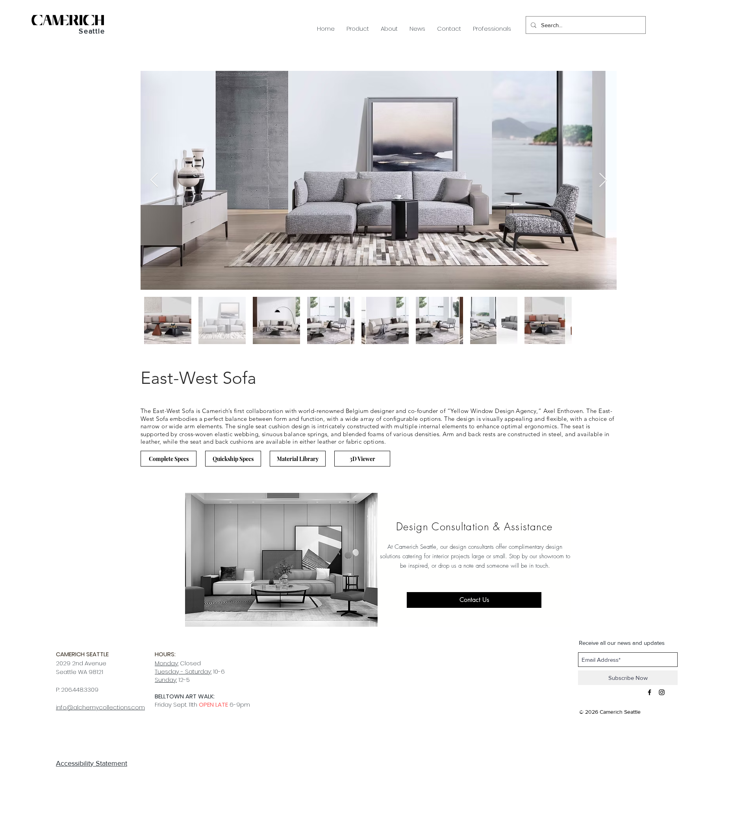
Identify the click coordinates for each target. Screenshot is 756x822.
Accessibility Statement (91, 763)
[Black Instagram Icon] (661, 692)
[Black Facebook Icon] (649, 692)
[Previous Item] (154, 180)
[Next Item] (603, 180)
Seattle (92, 31)
